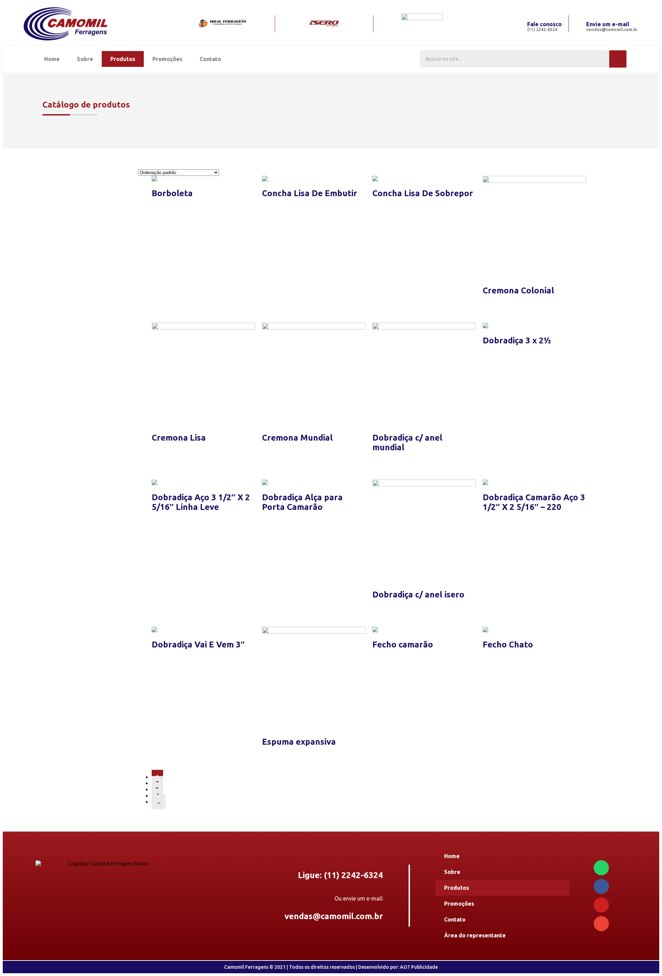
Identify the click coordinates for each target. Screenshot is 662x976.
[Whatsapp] (601, 867)
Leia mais (164, 208)
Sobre (85, 59)
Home (52, 59)
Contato (210, 59)
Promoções (167, 59)
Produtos (122, 59)
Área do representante (475, 935)
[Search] (617, 59)
